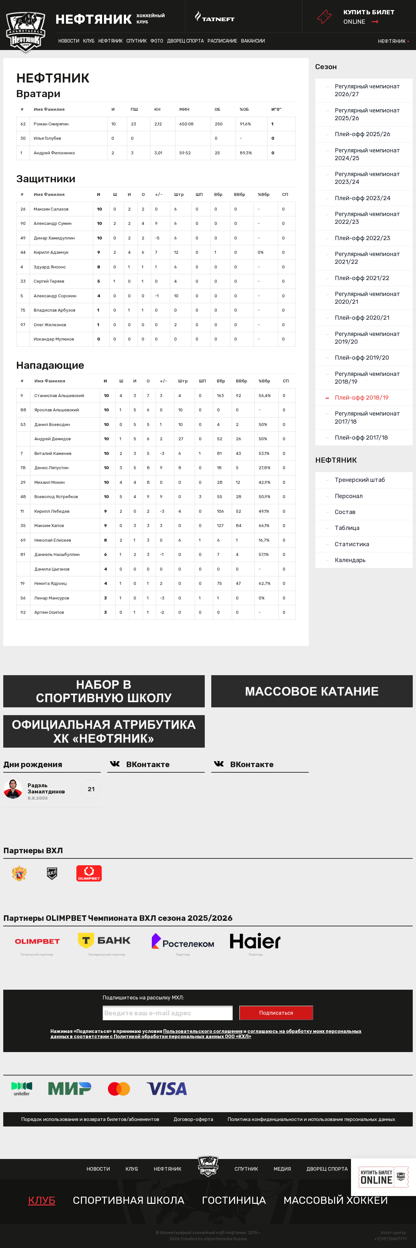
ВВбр (239, 194)
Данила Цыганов (52, 569)
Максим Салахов (51, 209)
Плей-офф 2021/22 (362, 278)
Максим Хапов (49, 525)
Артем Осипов (49, 612)
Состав (345, 512)
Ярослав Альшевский (56, 409)
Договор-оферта (193, 1119)
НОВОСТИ (68, 41)
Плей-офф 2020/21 (362, 317)
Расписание (222, 41)
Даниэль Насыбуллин (57, 554)
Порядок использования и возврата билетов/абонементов (90, 1119)
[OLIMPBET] (89, 873)
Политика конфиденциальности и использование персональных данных (311, 1119)
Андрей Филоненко (54, 152)
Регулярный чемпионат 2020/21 (367, 297)
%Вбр (263, 194)
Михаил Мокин (49, 482)
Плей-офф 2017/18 (361, 437)
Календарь (350, 560)
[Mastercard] (119, 1089)
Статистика (352, 544)
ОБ (217, 109)
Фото (156, 41)
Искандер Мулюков (54, 339)
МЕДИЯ (282, 1169)
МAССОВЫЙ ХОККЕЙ (335, 1200)
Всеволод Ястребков (56, 496)
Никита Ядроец (50, 583)
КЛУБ (89, 41)
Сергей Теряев (49, 281)
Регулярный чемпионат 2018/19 (367, 377)
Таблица (347, 528)
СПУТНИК (136, 41)
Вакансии (253, 41)
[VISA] (166, 1089)
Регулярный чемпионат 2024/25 (367, 154)
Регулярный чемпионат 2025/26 (367, 114)
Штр (179, 194)
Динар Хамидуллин (54, 238)
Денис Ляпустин (51, 467)
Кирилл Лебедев (52, 511)
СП (285, 194)
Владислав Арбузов (54, 310)
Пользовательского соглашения (202, 1031)
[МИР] (70, 1089)
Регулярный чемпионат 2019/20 (367, 337)
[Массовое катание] (312, 691)
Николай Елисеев (52, 540)
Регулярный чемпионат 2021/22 (367, 258)
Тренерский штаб (360, 479)
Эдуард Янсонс (50, 266)
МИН (184, 109)
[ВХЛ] (52, 873)
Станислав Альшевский (59, 395)
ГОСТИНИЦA (234, 1200)
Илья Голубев (47, 138)
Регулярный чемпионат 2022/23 (367, 218)
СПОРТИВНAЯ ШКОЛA (128, 1200)
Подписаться (276, 1013)
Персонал (349, 496)
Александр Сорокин (55, 295)
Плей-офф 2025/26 (362, 134)
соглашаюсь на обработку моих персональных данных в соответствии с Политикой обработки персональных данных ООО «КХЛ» (205, 1034)
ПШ (134, 109)
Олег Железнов (50, 324)
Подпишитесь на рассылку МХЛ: (143, 998)
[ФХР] (19, 873)
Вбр (218, 194)
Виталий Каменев (53, 453)
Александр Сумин (53, 223)
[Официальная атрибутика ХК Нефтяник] (104, 731)
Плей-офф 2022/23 (362, 238)
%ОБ (244, 109)
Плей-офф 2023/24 (363, 198)
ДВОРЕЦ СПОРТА (185, 41)
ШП (199, 194)
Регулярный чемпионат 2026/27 (367, 90)
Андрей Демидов (52, 438)
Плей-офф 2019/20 (362, 357)
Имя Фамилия (49, 109)
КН (157, 109)
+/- (158, 194)
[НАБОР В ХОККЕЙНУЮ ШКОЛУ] (104, 691)
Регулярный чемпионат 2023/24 (367, 178)
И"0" (276, 109)
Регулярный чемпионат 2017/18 (367, 417)
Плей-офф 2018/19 (362, 397)
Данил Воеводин (52, 424)
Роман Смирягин (51, 124)
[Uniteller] (21, 1089)
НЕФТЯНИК (110, 41)
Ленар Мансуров (51, 598)
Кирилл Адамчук (51, 252)
